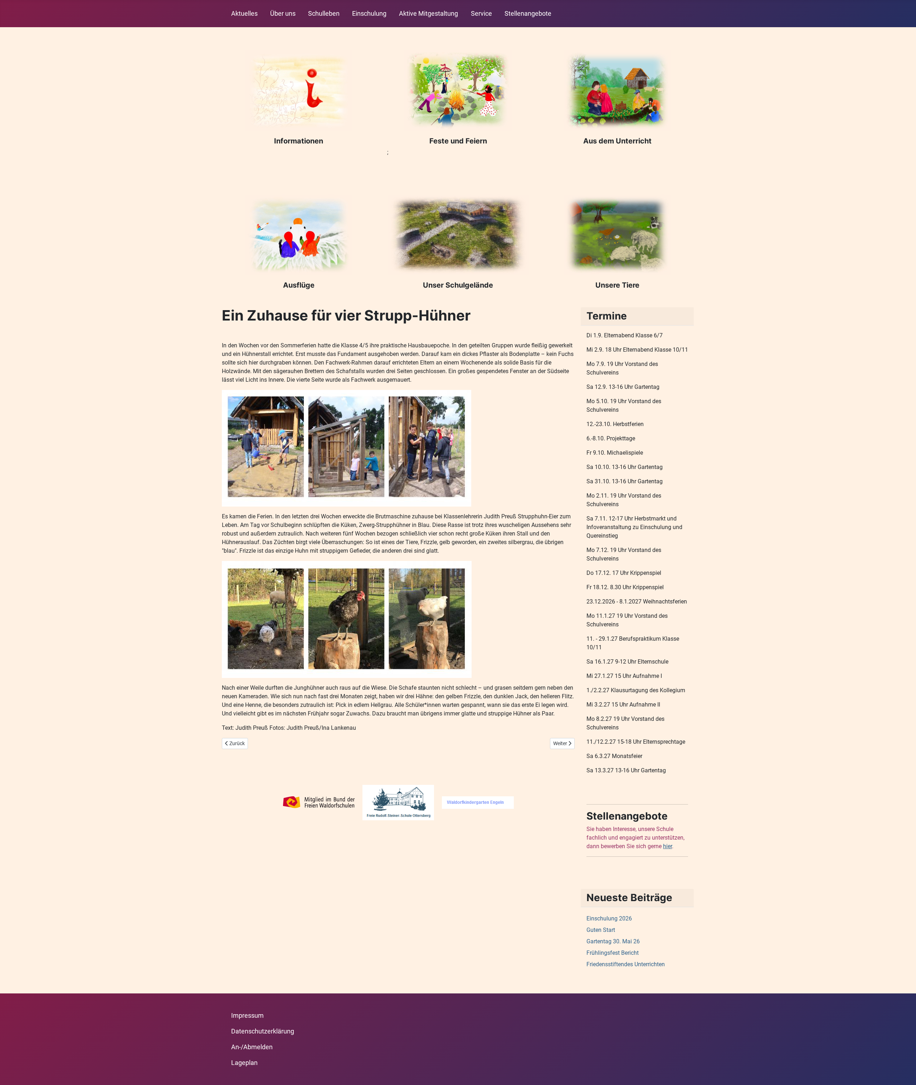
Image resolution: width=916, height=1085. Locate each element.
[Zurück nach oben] (903, 1071)
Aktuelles (244, 13)
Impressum (247, 1015)
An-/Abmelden (252, 1047)
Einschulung (369, 13)
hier (667, 846)
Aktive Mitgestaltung (428, 13)
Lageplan (244, 1062)
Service (481, 13)
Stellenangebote (528, 13)
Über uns (283, 13)
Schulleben (324, 13)
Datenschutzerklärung (262, 1031)
